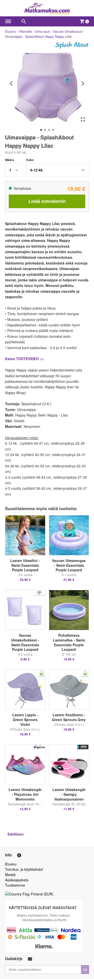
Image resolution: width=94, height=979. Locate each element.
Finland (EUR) (42, 893)
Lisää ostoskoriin (47, 201)
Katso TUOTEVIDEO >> (24, 358)
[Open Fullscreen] (82, 119)
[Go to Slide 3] (49, 130)
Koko (30, 160)
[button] (14, 170)
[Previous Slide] (11, 83)
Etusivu (10, 31)
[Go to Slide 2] (45, 130)
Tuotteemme (15, 885)
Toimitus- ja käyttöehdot (24, 869)
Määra (9, 160)
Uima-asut (42, 31)
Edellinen (16, 834)
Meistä (10, 874)
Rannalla (25, 31)
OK (85, 969)
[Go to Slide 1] (41, 130)
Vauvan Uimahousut (67, 31)
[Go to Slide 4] (53, 130)
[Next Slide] (82, 83)
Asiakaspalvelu (17, 879)
